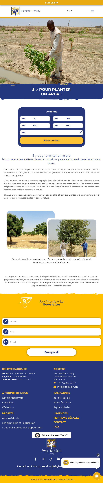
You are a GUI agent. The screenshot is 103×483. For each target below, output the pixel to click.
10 (35, 118)
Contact (60, 422)
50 (68, 118)
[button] (92, 11)
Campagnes (62, 393)
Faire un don (51, 140)
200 (68, 125)
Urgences (60, 413)
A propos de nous (15, 393)
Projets (7, 413)
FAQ (56, 426)
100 (35, 125)
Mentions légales (66, 417)
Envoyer (50, 352)
